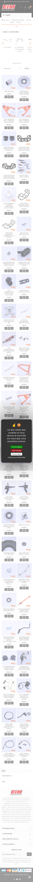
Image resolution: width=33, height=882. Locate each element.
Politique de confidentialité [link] (16, 457)
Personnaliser (16, 454)
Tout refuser (16, 450)
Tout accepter (16, 447)
